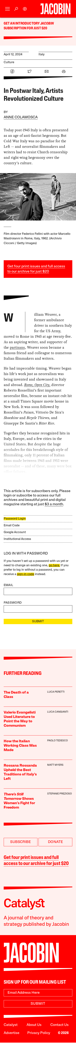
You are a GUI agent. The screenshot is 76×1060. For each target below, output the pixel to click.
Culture (9, 62)
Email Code (12, 525)
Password (13, 602)
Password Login (15, 518)
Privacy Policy (38, 1033)
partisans (17, 347)
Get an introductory (22, 23)
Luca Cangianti (57, 712)
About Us (34, 1025)
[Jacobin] (55, 8)
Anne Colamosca (21, 117)
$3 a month (54, 504)
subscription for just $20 (25, 28)
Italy (42, 54)
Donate (55, 842)
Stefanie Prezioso (59, 793)
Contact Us (59, 1025)
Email (8, 585)
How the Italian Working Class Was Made (20, 746)
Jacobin (47, 23)
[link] (25, 9)
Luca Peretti (56, 692)
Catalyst (11, 1025)
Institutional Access (17, 539)
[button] (7, 9)
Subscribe (20, 842)
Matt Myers (55, 765)
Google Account (15, 532)
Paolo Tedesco (57, 740)
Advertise (11, 1033)
